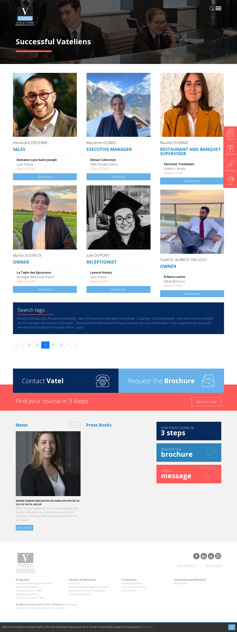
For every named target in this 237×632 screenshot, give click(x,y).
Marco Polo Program (27, 587)
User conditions (57, 608)
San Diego (213, 566)
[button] (72, 424)
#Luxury (145, 323)
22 (45, 345)
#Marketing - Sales (72, 318)
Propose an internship (133, 587)
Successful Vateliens (80, 594)
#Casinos (197, 318)
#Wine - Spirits (74, 327)
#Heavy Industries (127, 323)
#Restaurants (38, 318)
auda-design (70, 604)
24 (61, 345)
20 (29, 345)
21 (37, 345)
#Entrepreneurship (98, 318)
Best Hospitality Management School (89, 587)
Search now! (206, 401)
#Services (35, 327)
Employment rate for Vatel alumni (87, 590)
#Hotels (22, 318)
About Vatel (180, 583)
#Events (92, 323)
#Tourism (58, 327)
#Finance (53, 318)
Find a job (74, 583)
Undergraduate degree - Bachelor (34, 583)
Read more (45, 177)
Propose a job (129, 590)
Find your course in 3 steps (30, 597)
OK (231, 627)
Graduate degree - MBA (29, 590)
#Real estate (106, 323)
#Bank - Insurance (178, 318)
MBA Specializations (27, 594)
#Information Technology (168, 323)
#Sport (46, 327)
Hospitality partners (132, 583)
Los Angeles (187, 566)
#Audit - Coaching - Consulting (145, 318)
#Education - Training (72, 323)
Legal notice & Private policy (31, 608)
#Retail (208, 318)
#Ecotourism (49, 323)
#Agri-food (118, 318)
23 (53, 345)
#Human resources (198, 323)
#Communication (28, 323)
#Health (22, 327)
